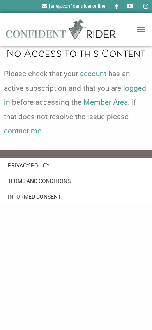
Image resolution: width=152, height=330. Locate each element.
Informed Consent (34, 197)
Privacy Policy (28, 165)
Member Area (105, 102)
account (93, 73)
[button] (141, 29)
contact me (22, 130)
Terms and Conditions (39, 181)
